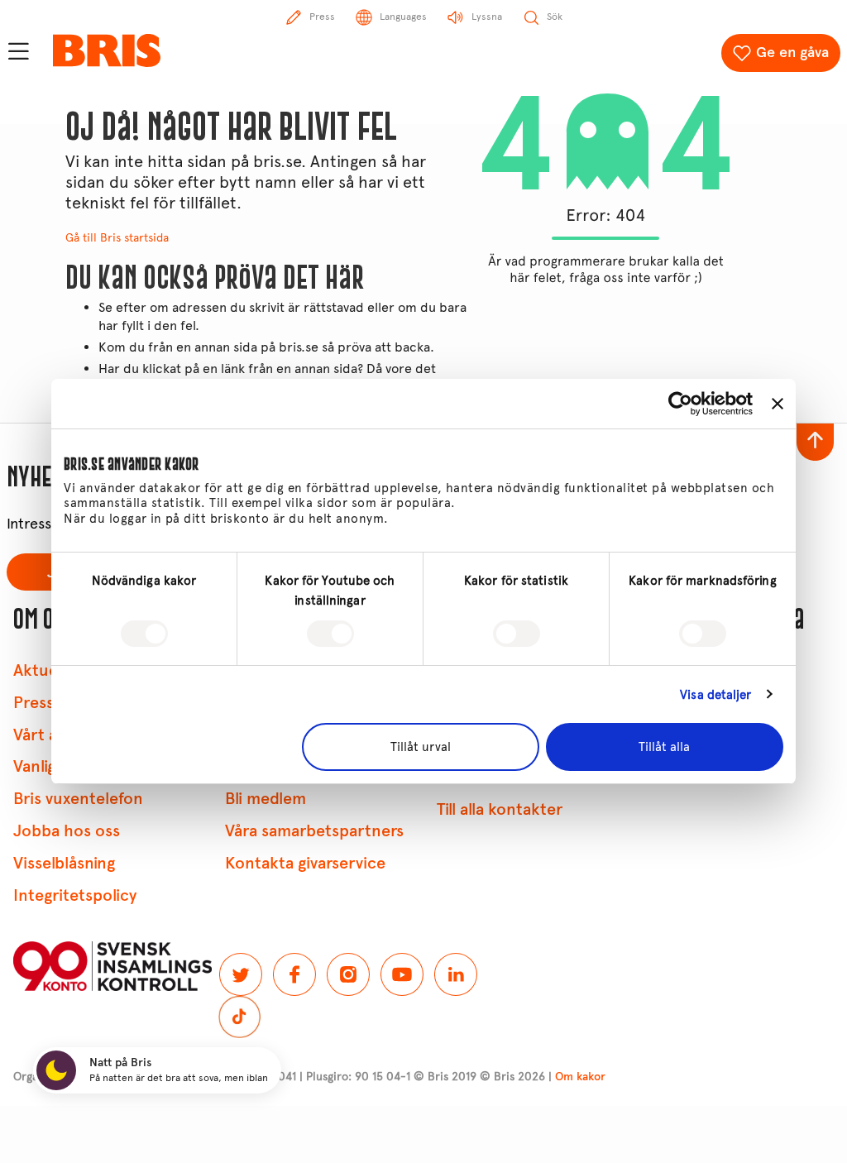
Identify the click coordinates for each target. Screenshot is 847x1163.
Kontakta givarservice (305, 863)
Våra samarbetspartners (314, 831)
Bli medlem (265, 798)
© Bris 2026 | (542, 1077)
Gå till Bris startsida (117, 238)
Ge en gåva (792, 52)
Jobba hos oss (66, 831)
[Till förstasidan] (106, 50)
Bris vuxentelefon (78, 798)
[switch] (330, 633)
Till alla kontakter (499, 809)
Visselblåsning (64, 863)
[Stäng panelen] (777, 403)
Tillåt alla (664, 746)
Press (33, 702)
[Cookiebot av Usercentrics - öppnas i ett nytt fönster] (680, 403)
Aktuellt (42, 670)
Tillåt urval (420, 746)
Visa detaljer (715, 694)
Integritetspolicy (74, 895)
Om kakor (580, 1077)
